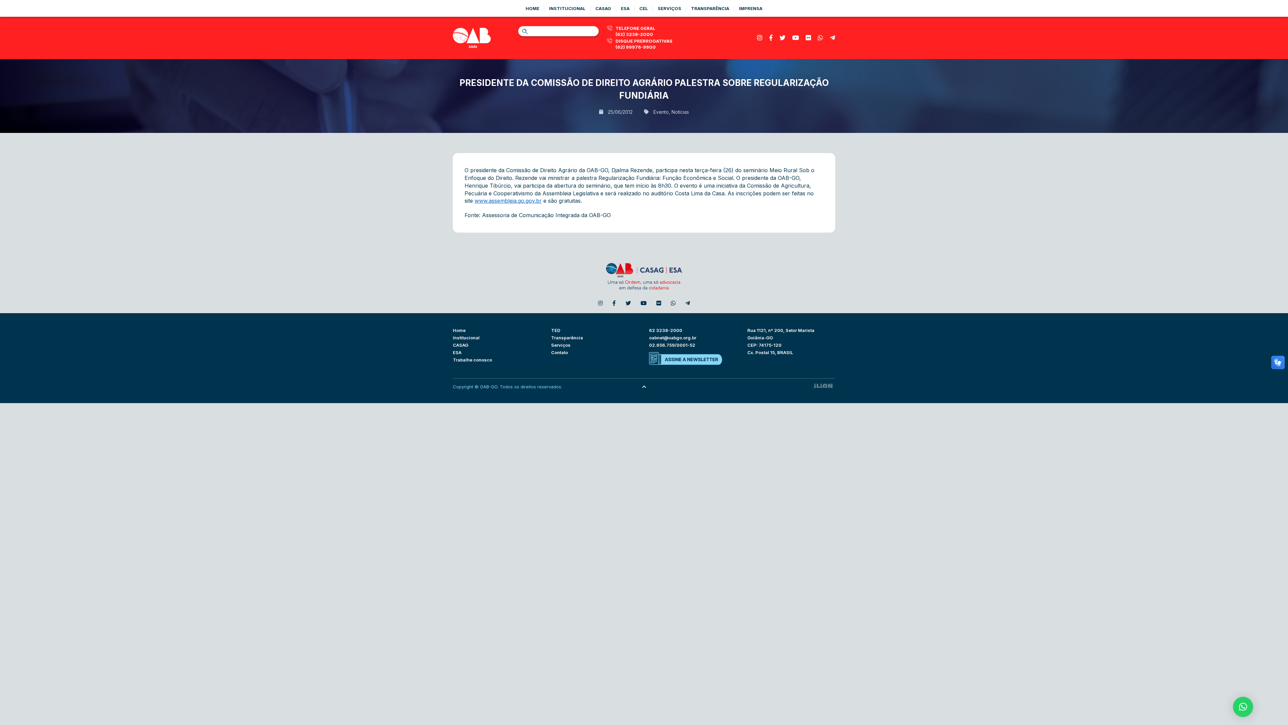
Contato (559, 352)
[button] (1243, 707)
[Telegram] (832, 37)
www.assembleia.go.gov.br (508, 200)
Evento (661, 112)
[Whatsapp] (820, 37)
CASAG (460, 345)
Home (532, 8)
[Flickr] (808, 37)
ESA (457, 352)
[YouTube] (795, 37)
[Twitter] (783, 37)
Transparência (710, 8)
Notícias (680, 112)
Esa (625, 8)
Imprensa (750, 8)
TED (555, 330)
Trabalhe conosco (472, 359)
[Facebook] (771, 37)
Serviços (669, 8)
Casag (603, 8)
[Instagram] (759, 37)
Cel (643, 8)
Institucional (567, 8)
